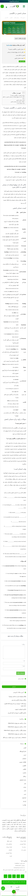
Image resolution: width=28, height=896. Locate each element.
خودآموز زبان (23, 838)
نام (24, 660)
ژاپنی (25, 790)
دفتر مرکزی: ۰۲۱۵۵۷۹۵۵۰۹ (19, 863)
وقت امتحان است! (21, 103)
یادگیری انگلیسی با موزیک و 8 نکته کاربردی (17, 712)
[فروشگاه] (8, 894)
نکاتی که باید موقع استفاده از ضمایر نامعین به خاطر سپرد (14, 97)
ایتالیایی (24, 769)
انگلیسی (11, 17)
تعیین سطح (9, 841)
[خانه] (24, 894)
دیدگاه (23, 644)
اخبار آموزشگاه (23, 751)
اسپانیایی (24, 758)
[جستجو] (19, 894)
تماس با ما (23, 850)
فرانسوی (24, 797)
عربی (25, 794)
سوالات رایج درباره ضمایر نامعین (18, 101)
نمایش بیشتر (22, 61)
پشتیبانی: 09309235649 (20, 865)
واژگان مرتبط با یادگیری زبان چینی (19, 700)
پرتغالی (24, 776)
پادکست (24, 772)
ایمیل (23, 665)
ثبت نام (10, 838)
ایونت (10, 856)
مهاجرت (24, 804)
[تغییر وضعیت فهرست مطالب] (23, 92)
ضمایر (24, 108)
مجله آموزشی (23, 844)
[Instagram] (14, 876)
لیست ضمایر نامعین (19, 58)
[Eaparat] (5, 876)
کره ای (24, 801)
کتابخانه (10, 850)
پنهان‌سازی (9, 45)
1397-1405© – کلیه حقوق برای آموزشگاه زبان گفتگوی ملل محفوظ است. (14, 882)
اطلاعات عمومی (22, 762)
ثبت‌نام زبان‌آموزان (14, 1)
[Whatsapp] (18, 876)
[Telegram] (22, 876)
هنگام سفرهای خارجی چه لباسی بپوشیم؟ (17, 696)
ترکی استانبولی (23, 779)
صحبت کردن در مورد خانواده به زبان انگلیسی (11, 737)
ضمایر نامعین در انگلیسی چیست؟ (16, 49)
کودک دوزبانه (23, 841)
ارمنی (25, 755)
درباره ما (24, 847)
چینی (25, 783)
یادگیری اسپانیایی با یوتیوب (20, 709)
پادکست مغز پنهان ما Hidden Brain (15, 723)
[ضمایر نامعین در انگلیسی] (14, 28)
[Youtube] (10, 876)
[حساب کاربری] (3, 894)
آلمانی (24, 747)
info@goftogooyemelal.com (19, 867)
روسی (24, 787)
